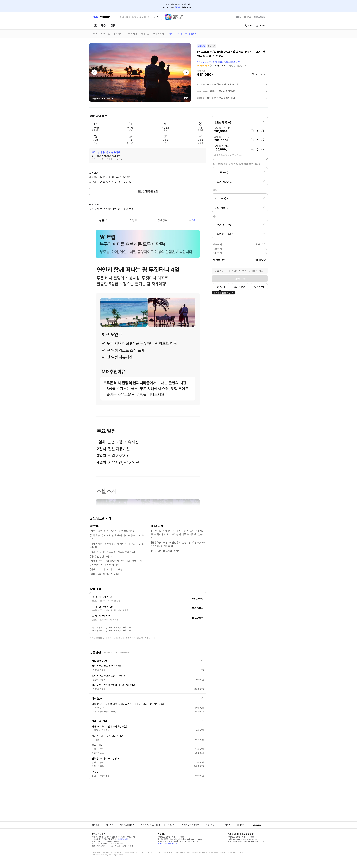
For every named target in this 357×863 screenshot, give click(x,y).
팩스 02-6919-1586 (165, 839)
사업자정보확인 (122, 839)
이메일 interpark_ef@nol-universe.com (242, 839)
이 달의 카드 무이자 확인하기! (221, 91)
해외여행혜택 (175, 33)
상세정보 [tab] (162, 220)
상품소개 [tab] (104, 220)
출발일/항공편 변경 (148, 191)
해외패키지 (118, 33)
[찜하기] (252, 74)
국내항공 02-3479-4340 (188, 841)
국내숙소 (145, 33)
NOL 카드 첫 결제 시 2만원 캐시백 (222, 84)
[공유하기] (258, 74)
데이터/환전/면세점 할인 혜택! (221, 98)
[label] (240, 121)
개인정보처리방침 (127, 825)
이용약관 (109, 825)
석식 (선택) (98, 698)
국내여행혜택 (192, 33)
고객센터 (240, 825)
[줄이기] (252, 131)
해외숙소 (105, 33)
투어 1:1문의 (162, 843)
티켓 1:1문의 (172, 843)
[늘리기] (263, 131)
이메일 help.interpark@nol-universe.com (189, 839)
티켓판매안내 (211, 825)
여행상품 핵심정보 (235, 65)
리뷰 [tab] (192, 220)
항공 (95, 33)
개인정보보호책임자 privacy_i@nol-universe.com (246, 841)
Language (257, 825)
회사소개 (95, 825)
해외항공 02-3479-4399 (167, 841)
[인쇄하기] (263, 74)
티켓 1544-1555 (178, 837)
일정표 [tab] (133, 220)
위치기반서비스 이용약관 (151, 825)
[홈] (95, 25)
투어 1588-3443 (163, 837)
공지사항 (227, 825)
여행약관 (172, 825)
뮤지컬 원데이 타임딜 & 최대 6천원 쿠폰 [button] (136, 17)
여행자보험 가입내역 (190, 825)
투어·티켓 (132, 33)
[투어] (103, 25)
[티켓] (113, 25)
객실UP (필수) (99, 660)
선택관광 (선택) (100, 721)
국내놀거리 (158, 33)
